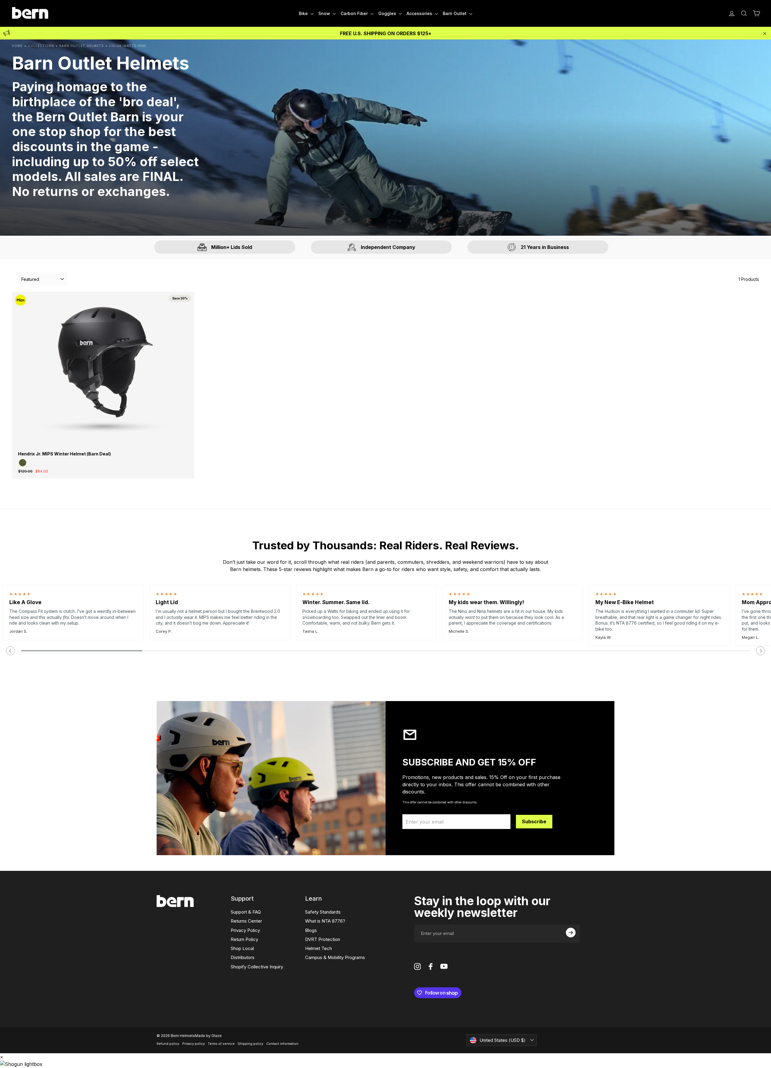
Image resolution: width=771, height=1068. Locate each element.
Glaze (216, 1035)
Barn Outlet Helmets (81, 46)
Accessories (420, 13)
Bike (304, 13)
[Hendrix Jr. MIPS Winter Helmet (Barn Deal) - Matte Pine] (22, 462)
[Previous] (10, 650)
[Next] (760, 650)
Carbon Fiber (355, 13)
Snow (324, 13)
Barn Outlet (455, 13)
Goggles (387, 13)
